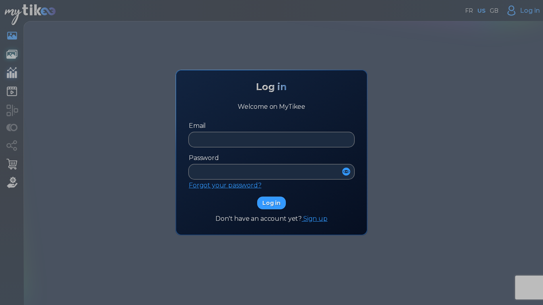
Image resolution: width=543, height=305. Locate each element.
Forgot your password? (225, 185)
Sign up (315, 218)
